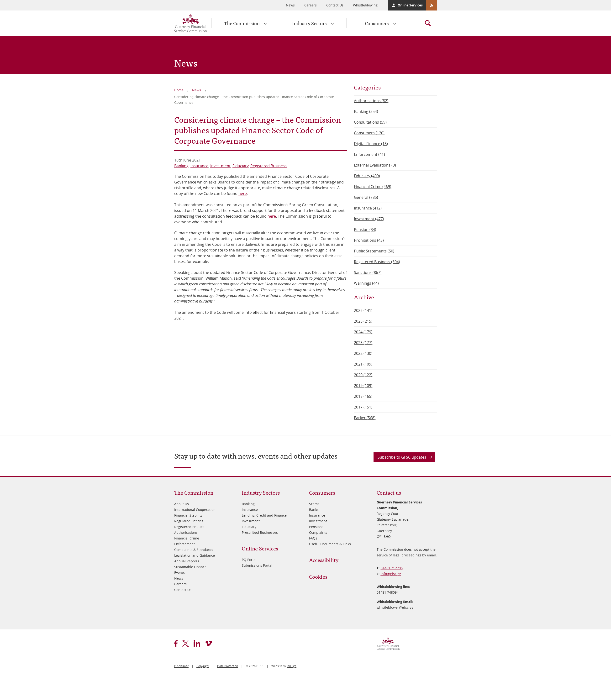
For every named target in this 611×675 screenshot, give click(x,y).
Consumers (377, 23)
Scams (314, 504)
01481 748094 (388, 592)
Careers (310, 5)
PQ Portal (249, 559)
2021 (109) (363, 364)
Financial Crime (186, 538)
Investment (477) (369, 218)
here (242, 193)
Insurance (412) (368, 208)
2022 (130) (363, 353)
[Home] (190, 23)
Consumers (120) (369, 133)
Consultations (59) (370, 122)
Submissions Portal (257, 565)
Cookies (318, 576)
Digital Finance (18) (371, 143)
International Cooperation (195, 509)
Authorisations (186, 532)
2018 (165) (363, 396)
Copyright (202, 666)
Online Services (410, 5)
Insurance (199, 165)
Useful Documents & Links (330, 544)
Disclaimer (181, 666)
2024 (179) (363, 332)
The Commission (242, 23)
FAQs (313, 538)
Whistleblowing (365, 5)
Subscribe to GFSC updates (402, 457)
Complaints (318, 532)
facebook (176, 643)
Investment (220, 165)
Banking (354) (366, 111)
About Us (181, 504)
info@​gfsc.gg (391, 573)
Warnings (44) (366, 283)
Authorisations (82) (371, 100)
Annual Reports (186, 561)
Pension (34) (365, 229)
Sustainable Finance (190, 567)
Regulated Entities (188, 521)
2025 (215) (363, 321)
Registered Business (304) (377, 261)
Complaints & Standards (193, 549)
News (290, 5)
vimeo (208, 643)
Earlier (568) (364, 417)
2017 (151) (363, 407)
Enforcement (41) (369, 154)
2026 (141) (363, 310)
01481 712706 (392, 568)
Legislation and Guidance (194, 555)
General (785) (366, 197)
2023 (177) (363, 342)
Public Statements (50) (374, 251)
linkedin (197, 643)
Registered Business (268, 165)
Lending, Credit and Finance (264, 515)
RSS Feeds (431, 5)
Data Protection (227, 666)
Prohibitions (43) (369, 240)
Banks (314, 509)
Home (179, 90)
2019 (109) (363, 385)
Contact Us (334, 5)
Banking (181, 165)
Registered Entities (189, 526)
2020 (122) (363, 374)
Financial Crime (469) (372, 186)
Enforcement (184, 544)
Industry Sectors (309, 23)
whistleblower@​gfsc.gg (395, 607)
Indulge (291, 666)
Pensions (316, 526)
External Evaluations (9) (375, 165)
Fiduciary (240, 165)
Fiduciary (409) (367, 175)
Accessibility (323, 559)
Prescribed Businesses (260, 532)
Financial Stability (188, 515)
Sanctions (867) (367, 272)
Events (179, 572)
